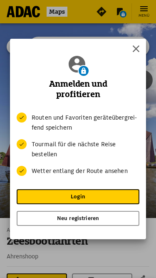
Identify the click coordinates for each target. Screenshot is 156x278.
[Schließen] (136, 49)
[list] (78, 144)
